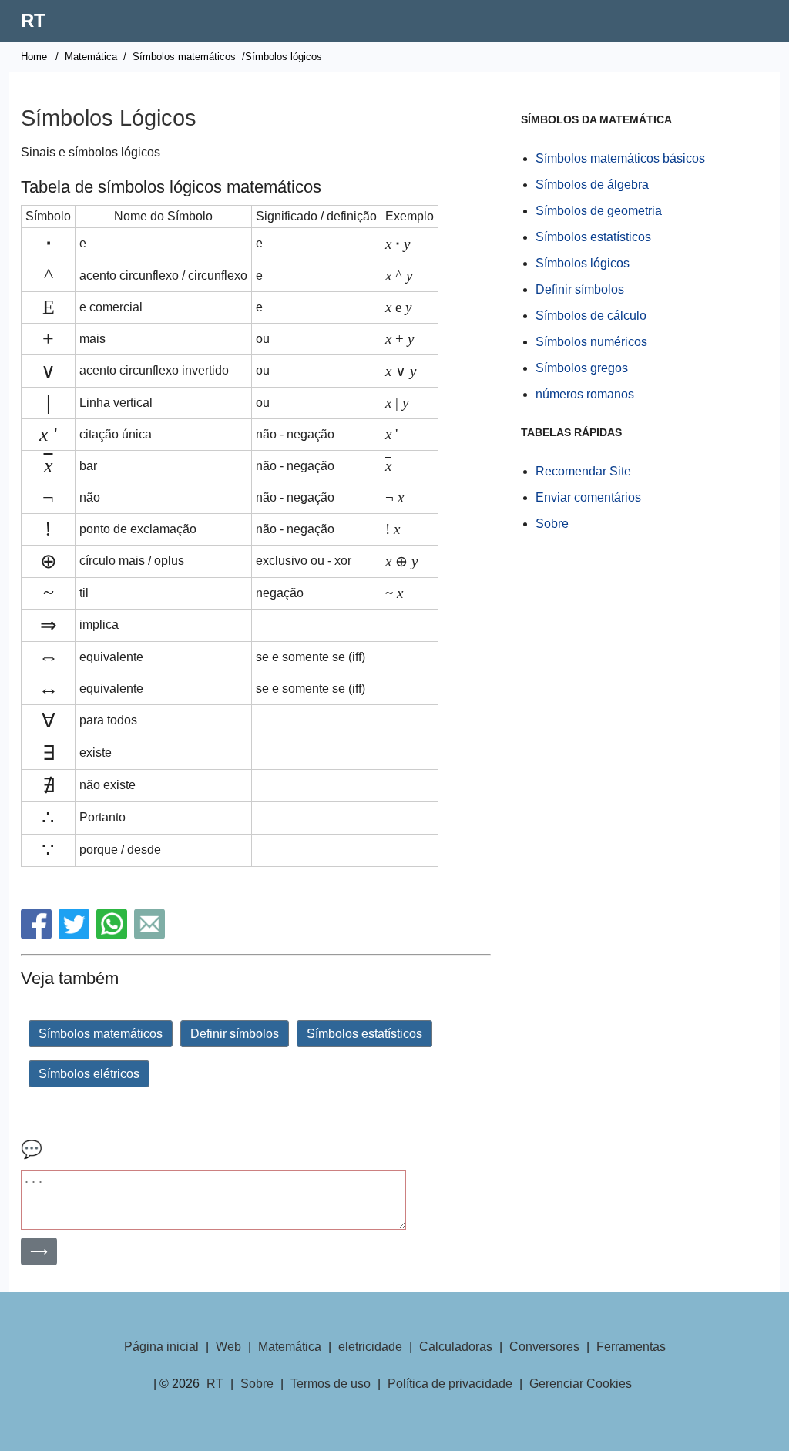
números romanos (585, 394)
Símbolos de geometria (599, 210)
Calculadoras (455, 1346)
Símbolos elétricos (89, 1073)
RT (33, 20)
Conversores (544, 1346)
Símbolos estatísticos (364, 1033)
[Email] (151, 935)
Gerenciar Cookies (580, 1383)
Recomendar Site (583, 471)
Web (228, 1346)
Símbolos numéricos (591, 341)
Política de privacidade (450, 1383)
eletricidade (370, 1346)
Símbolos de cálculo (591, 315)
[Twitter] (76, 935)
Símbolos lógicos (583, 263)
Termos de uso (330, 1383)
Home (34, 56)
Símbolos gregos (582, 368)
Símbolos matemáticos (184, 56)
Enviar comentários (588, 497)
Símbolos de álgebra (592, 184)
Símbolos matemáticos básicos (620, 158)
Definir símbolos (234, 1033)
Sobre (552, 523)
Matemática (91, 56)
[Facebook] (38, 935)
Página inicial (161, 1346)
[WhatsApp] (113, 935)
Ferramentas (631, 1346)
